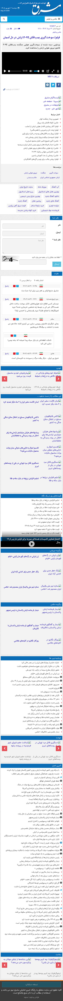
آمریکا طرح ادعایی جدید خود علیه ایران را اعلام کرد (41, 846)
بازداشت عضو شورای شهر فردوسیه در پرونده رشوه (17, 758)
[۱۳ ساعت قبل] (50, 576)
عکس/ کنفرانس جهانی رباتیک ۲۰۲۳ (45, 151)
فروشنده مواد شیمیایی (50, 210)
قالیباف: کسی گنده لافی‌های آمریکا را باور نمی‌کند (41, 890)
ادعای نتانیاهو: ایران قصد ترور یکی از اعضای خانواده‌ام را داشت (36, 886)
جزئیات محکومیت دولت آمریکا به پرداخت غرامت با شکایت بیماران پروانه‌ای (32, 850)
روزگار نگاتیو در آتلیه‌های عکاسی (26, 641)
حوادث (58, 737)
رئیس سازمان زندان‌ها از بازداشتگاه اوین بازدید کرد (41, 857)
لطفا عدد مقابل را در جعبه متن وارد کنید (46, 257)
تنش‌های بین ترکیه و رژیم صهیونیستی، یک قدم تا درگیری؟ (38, 864)
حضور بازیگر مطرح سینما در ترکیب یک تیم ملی (42, 670)
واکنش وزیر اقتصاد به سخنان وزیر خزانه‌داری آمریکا (40, 788)
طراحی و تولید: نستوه (31, 997)
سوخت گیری (53, 172)
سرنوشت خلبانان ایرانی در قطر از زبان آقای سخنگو (41, 677)
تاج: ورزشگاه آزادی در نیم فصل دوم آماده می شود (41, 944)
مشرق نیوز (40, 7)
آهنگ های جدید (52, 201)
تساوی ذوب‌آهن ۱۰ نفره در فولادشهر (46, 810)
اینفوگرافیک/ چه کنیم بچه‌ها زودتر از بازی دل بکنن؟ (47, 974)
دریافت (53, 76)
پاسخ (7, 286)
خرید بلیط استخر (37, 205)
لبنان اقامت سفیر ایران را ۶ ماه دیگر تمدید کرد (21, 402)
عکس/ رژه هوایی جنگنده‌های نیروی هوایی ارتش (40, 148)
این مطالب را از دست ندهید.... (49, 396)
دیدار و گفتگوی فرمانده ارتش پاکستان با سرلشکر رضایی (39, 861)
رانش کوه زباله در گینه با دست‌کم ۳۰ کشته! (43, 724)
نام (59, 225)
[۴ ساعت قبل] (50, 437)
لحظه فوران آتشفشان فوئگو (49, 781)
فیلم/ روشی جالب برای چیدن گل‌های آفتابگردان (41, 159)
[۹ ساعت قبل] (16, 747)
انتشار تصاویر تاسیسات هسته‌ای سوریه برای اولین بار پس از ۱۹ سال (35, 680)
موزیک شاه (42, 187)
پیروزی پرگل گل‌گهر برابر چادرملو (47, 806)
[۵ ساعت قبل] (50, 452)
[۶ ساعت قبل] (50, 468)
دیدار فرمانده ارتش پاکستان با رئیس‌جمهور (22, 610)
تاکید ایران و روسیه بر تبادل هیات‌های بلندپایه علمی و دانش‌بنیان (35, 795)
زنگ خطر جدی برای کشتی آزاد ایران (25, 571)
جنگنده (43, 172)
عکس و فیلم (52, 19)
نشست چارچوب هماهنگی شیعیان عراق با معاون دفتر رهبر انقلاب (35, 773)
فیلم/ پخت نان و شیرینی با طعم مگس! (44, 130)
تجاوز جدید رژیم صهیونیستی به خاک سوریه (44, 904)
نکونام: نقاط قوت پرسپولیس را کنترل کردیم (43, 821)
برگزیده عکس (56, 604)
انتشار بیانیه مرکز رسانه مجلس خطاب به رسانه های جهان (38, 897)
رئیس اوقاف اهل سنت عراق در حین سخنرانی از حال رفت (38, 813)
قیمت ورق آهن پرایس (17, 205)
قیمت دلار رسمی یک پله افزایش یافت (45, 504)
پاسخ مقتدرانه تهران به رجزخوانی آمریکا (45, 710)
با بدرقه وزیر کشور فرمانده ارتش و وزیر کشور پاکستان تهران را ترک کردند (33, 770)
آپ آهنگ (55, 187)
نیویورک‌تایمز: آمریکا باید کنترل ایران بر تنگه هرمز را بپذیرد (38, 894)
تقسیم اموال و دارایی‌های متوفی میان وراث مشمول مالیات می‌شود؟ (22, 449)
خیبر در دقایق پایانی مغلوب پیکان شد (46, 824)
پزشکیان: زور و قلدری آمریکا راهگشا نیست (44, 799)
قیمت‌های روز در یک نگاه (51, 495)
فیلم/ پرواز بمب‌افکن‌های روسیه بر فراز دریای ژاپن (40, 133)
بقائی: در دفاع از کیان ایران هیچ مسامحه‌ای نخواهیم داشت (38, 666)
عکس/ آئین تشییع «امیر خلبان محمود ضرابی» (41, 141)
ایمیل (58, 232)
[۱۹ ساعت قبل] (16, 964)
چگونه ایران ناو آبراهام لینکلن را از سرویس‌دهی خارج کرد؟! (38, 908)
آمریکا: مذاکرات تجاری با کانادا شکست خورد (43, 941)
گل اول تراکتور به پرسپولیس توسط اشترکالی (43, 883)
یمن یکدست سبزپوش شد (49, 691)
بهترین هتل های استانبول (48, 191)
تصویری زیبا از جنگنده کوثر (48, 119)
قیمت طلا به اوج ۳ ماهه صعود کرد (46, 529)
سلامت (58, 954)
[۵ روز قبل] (16, 378)
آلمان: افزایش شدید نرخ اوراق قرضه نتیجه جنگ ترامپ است (37, 923)
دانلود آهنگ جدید (52, 196)
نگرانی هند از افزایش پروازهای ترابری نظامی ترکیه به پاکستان (37, 695)
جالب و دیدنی (32, 177)
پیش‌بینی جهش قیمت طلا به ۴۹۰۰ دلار (45, 518)
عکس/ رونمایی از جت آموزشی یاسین (45, 155)
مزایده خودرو (54, 205)
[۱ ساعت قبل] (50, 615)
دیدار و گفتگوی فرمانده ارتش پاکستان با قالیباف (23, 627)
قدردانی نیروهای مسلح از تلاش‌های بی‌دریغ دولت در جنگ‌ (38, 784)
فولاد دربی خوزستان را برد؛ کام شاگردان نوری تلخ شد (40, 792)
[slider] (15, 71)
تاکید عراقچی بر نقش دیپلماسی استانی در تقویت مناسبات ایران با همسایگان (31, 835)
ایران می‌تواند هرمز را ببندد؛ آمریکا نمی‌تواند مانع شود (40, 843)
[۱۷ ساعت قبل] (46, 964)
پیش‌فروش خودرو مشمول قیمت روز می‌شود (17, 388)
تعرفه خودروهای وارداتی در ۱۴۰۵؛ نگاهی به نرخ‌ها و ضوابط (47, 388)
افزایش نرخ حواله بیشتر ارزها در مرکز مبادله (43, 514)
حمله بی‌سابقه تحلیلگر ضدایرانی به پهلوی (44, 706)
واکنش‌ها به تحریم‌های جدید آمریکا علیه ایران (42, 803)
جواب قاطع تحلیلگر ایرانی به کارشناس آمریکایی (42, 728)
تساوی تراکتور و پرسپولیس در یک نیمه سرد (43, 948)
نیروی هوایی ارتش (30, 172)
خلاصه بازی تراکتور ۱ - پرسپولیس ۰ (46, 868)
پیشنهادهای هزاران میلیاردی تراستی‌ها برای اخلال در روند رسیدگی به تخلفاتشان (22, 434)
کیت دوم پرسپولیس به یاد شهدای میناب (44, 853)
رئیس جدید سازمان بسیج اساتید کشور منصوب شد (41, 702)
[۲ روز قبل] (46, 378)
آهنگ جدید (22, 201)
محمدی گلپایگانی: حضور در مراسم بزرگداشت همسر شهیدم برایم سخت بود (32, 934)
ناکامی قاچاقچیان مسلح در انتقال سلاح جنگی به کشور (21, 419)
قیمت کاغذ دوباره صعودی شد (48, 522)
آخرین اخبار (56, 765)
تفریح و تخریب (53, 688)
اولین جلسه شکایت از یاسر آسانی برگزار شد (43, 713)
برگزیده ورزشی (55, 550)
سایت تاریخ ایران (26, 187)
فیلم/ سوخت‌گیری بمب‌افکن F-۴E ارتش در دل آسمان (31, 37)
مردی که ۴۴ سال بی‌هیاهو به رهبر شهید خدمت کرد (40, 919)
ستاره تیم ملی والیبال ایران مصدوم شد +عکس (21, 587)
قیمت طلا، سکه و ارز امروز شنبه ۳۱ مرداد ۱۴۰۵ (42, 525)
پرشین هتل (36, 201)
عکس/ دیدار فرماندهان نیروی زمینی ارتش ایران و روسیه (38, 144)
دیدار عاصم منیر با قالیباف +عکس (47, 732)
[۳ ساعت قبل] (50, 406)
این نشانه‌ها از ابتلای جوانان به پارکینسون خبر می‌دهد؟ (19, 974)
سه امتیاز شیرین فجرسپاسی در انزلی (46, 832)
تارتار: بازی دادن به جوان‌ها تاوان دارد (46, 839)
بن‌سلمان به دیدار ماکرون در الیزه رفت (45, 872)
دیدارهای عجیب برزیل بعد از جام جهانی (44, 875)
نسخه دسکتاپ (31, 984)
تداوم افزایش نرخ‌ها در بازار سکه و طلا (24, 478)
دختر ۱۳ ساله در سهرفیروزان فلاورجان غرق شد (42, 699)
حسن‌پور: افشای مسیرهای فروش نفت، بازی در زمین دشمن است (35, 684)
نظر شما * (56, 239)
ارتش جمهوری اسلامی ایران (50, 177)
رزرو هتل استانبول (26, 191)
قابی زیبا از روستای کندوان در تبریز (46, 777)
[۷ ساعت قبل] (50, 483)
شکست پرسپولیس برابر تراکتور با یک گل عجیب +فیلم (39, 879)
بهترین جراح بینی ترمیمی (30, 196)
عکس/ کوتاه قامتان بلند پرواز (47, 122)
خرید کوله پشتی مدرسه (27, 210)
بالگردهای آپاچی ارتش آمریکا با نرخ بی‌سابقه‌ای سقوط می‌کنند (37, 912)
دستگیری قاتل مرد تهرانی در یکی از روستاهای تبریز (21, 465)
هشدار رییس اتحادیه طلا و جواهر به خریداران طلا (41, 717)
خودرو (59, 368)
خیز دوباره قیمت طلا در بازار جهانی (46, 507)
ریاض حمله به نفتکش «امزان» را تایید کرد (44, 915)
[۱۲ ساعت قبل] (50, 561)
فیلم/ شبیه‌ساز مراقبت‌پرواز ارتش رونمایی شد (41, 137)
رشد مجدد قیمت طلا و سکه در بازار (46, 511)
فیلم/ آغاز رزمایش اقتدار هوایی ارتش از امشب (41, 126)
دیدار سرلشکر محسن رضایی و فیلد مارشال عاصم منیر (40, 828)
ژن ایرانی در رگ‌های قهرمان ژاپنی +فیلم (23, 556)
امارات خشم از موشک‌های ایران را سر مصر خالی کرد (40, 662)
